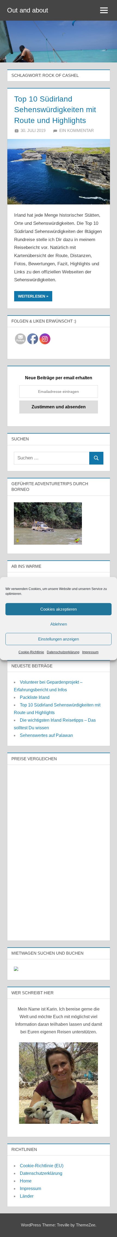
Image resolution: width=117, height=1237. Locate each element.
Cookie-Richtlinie (31, 652)
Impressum (90, 652)
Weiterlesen (31, 296)
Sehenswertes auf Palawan (46, 735)
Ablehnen (58, 624)
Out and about (27, 10)
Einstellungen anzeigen (58, 639)
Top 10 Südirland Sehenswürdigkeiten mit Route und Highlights (55, 109)
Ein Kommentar (76, 130)
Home (26, 1181)
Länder (26, 1196)
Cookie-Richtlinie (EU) (41, 1165)
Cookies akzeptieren (58, 609)
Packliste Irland (35, 697)
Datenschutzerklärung (63, 652)
